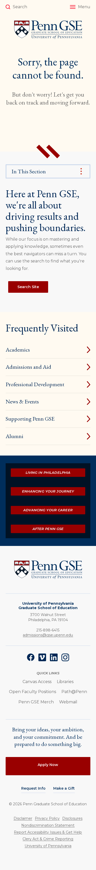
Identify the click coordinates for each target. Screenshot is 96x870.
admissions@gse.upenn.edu (48, 635)
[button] (80, 7)
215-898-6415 (47, 630)
